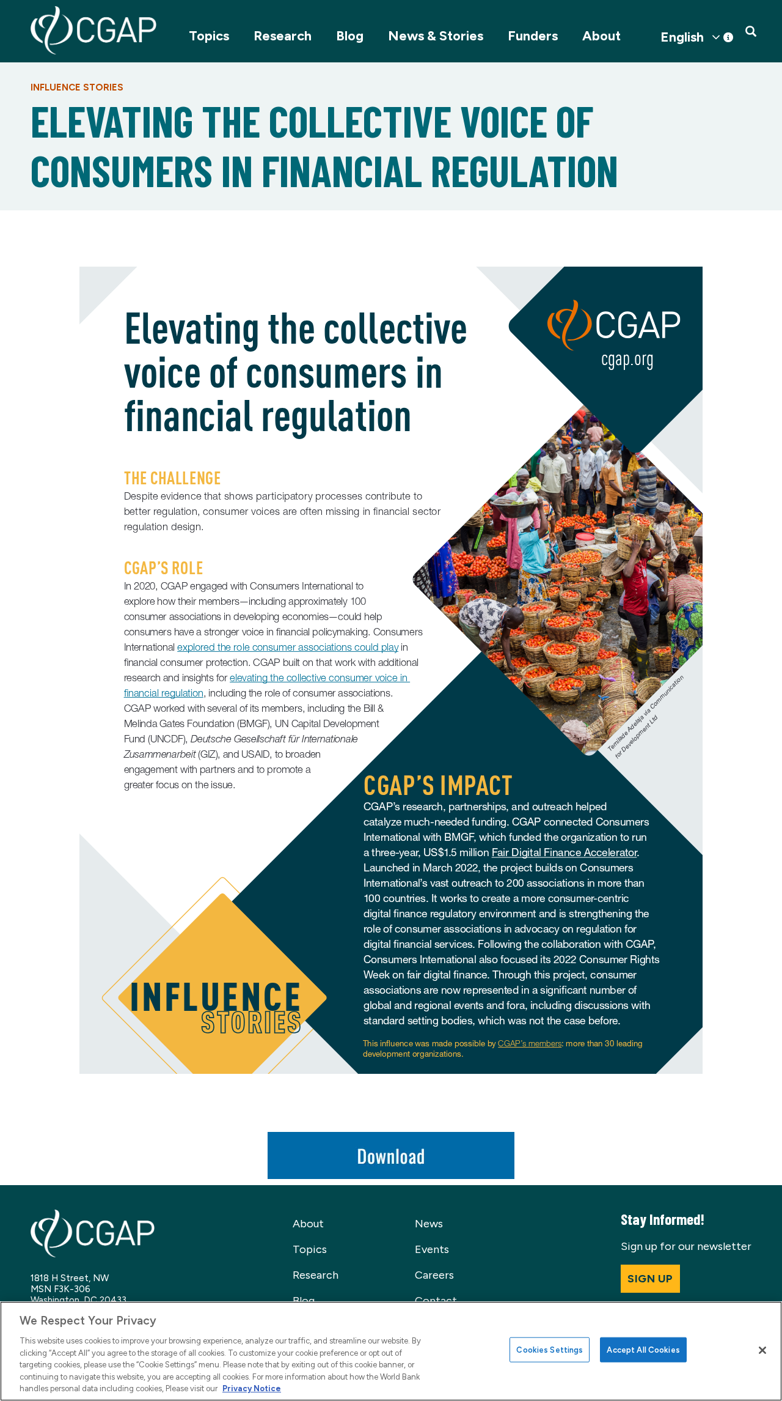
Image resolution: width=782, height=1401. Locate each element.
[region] (391, 1351)
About (601, 36)
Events (432, 1249)
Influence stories (77, 87)
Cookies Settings (549, 1349)
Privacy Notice (251, 1388)
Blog (350, 36)
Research (283, 36)
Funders (533, 36)
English (682, 37)
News (429, 1223)
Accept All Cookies (643, 1349)
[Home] (93, 30)
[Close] (762, 1350)
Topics (209, 36)
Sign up (650, 1278)
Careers (434, 1275)
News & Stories (435, 36)
